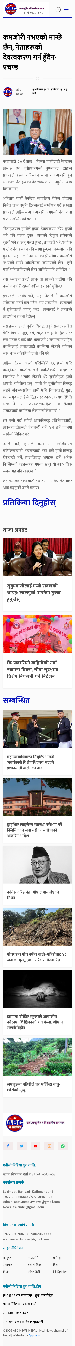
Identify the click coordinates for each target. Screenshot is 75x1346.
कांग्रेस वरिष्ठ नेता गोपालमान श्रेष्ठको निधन (33, 895)
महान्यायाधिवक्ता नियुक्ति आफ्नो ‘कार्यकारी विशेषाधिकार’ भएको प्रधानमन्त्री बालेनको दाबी (30, 763)
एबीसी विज (34, 1265)
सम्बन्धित (16, 700)
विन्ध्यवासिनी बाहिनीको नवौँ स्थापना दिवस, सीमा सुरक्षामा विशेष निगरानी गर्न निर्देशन (32, 669)
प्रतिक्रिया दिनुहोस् (29, 502)
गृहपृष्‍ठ (7, 1258)
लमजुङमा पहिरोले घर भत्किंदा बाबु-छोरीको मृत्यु (33, 1087)
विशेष (6, 1271)
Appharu (34, 1335)
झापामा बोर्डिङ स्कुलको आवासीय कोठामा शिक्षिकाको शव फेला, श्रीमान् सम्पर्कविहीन (35, 1022)
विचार (56, 1265)
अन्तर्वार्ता (33, 1258)
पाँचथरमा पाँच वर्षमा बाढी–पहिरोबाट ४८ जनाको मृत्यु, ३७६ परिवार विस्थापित (36, 957)
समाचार (7, 1265)
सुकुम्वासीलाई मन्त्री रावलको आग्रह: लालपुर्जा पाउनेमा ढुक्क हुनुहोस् (34, 592)
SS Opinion (60, 1271)
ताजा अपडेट (15, 530)
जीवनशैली (34, 1271)
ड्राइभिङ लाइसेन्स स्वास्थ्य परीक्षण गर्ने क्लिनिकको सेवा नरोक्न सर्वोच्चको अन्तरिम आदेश (34, 830)
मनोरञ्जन (58, 1258)
